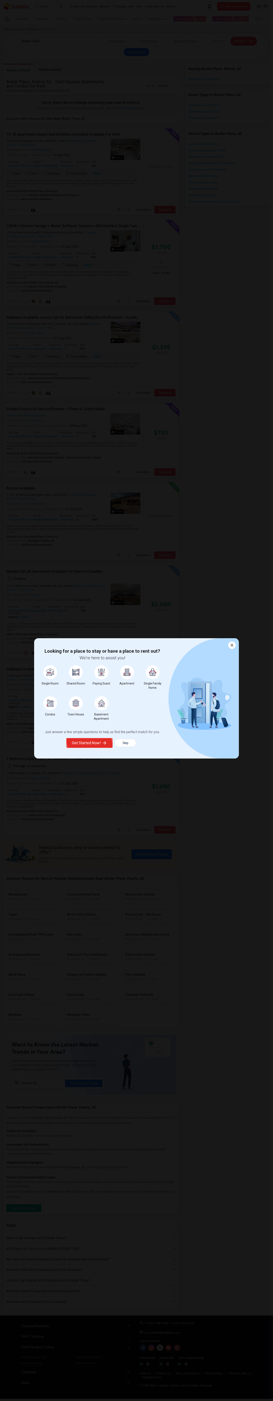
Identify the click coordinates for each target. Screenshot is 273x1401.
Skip (125, 743)
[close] (232, 645)
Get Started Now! (86, 743)
